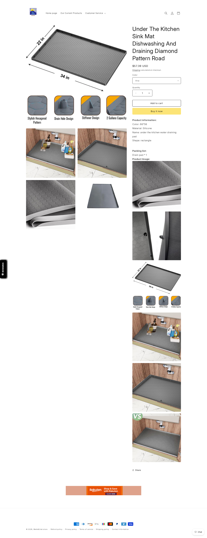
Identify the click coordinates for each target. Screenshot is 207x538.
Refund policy (56, 529)
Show (3, 269)
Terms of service (86, 529)
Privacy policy (71, 529)
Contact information (120, 529)
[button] (95, 13)
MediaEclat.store (40, 529)
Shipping (136, 70)
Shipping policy (102, 529)
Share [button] (138, 470)
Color (134, 75)
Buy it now (157, 111)
